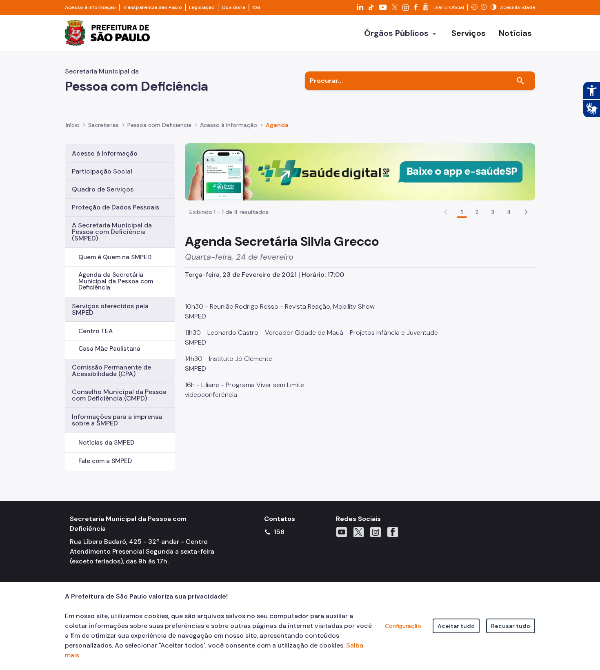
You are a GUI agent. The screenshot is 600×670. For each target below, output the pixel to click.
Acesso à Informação (228, 125)
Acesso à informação (90, 7)
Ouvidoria (233, 7)
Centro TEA (95, 331)
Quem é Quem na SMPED (114, 257)
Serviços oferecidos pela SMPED (110, 309)
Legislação (202, 7)
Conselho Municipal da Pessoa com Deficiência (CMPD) (119, 395)
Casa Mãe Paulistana (109, 349)
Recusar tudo (510, 626)
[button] (526, 211)
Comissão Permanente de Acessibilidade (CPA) (111, 370)
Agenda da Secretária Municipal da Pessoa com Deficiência (115, 281)
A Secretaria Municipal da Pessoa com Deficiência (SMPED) (112, 232)
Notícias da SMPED (106, 443)
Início (73, 125)
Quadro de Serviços (102, 189)
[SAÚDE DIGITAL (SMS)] (360, 171)
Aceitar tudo (456, 626)
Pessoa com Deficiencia (159, 125)
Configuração (403, 626)
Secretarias (103, 125)
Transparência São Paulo (152, 7)
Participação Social (102, 171)
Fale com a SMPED (105, 461)
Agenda (277, 125)
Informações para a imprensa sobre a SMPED (117, 419)
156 (256, 7)
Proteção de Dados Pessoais (115, 207)
